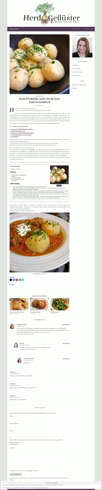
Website (12, 430)
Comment (12, 447)
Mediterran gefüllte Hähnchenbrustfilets (22, 133)
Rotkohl (32, 149)
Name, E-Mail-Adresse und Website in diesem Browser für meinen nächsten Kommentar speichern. (36, 440)
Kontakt (74, 88)
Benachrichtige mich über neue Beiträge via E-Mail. (24, 470)
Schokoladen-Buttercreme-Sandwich (21, 135)
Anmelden (75, 65)
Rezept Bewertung (15, 442)
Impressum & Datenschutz (79, 84)
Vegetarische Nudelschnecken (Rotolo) (22, 129)
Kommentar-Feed (77, 72)
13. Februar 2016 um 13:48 (15, 397)
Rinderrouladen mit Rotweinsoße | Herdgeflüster (23, 387)
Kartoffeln (39, 96)
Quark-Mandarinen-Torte (18, 131)
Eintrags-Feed (76, 68)
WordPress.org (76, 75)
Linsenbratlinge (35, 312)
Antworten (66, 324)
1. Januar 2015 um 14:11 (28, 360)
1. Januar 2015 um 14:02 (24, 345)
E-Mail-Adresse (14, 423)
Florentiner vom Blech (17, 312)
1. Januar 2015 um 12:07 (21, 326)
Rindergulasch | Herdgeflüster (18, 399)
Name (12, 416)
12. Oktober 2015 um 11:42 (15, 373)
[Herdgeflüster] (51, 14)
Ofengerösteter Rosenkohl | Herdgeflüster (21, 376)
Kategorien (76, 29)
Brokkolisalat (55, 312)
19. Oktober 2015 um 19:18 (15, 385)
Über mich (86, 29)
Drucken (59, 185)
